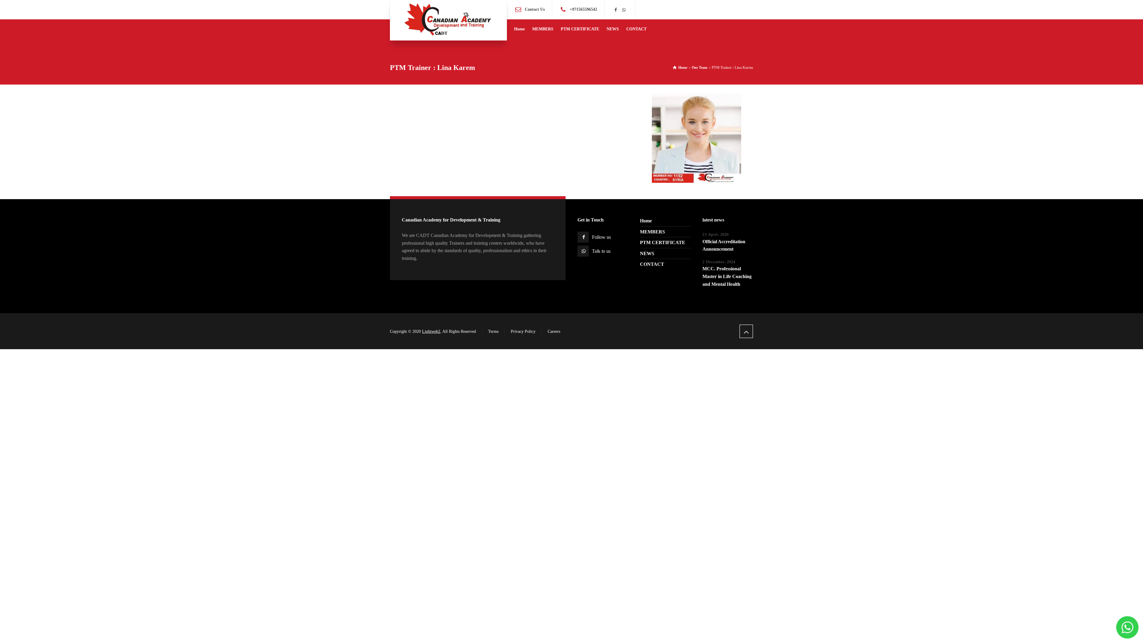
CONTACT (652, 264)
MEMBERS (652, 231)
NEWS (647, 253)
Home (646, 220)
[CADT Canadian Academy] (448, 20)
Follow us (601, 237)
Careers (554, 331)
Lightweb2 (431, 331)
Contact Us (535, 9)
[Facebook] (616, 10)
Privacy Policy (523, 331)
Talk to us (601, 251)
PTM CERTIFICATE (662, 242)
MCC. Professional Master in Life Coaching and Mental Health (727, 276)
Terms (493, 331)
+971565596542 (583, 9)
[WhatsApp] (624, 10)
